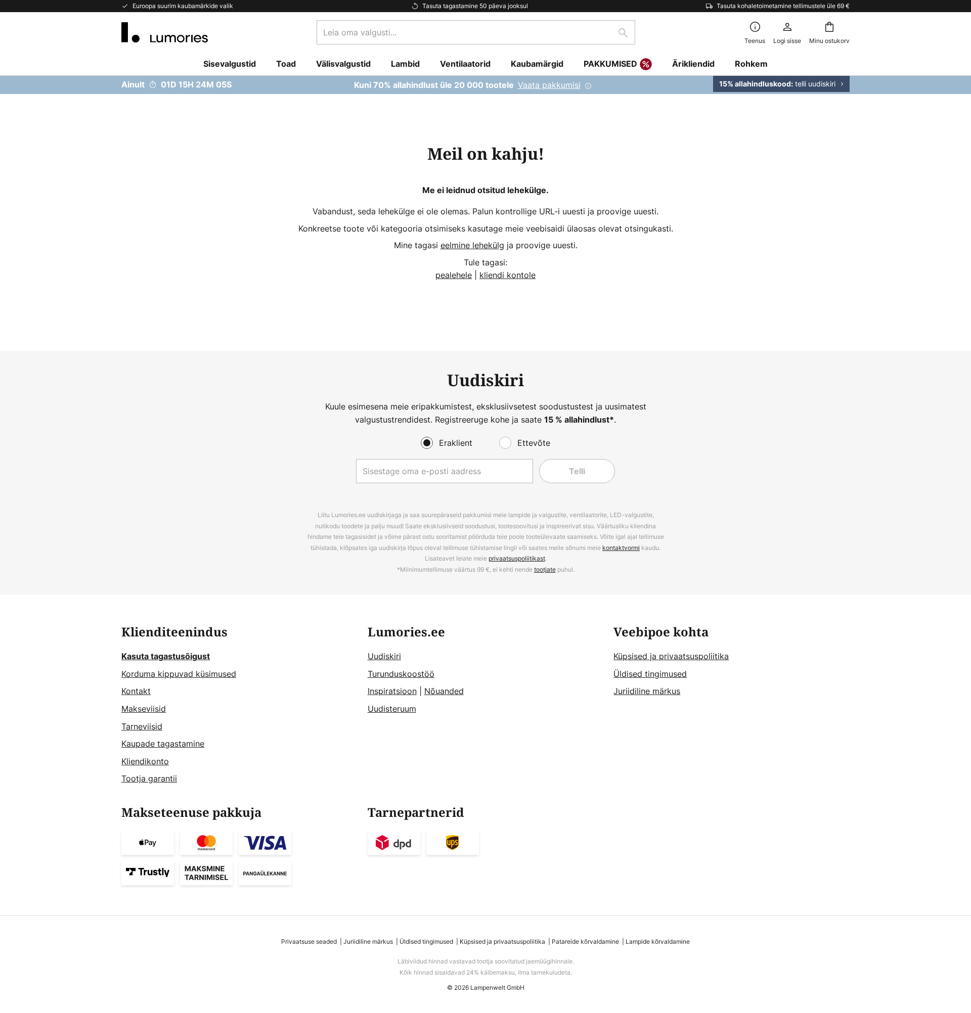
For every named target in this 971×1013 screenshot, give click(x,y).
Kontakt (136, 691)
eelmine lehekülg (472, 245)
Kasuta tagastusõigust (165, 656)
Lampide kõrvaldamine (658, 941)
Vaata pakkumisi (549, 84)
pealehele (453, 275)
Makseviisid (143, 708)
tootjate (545, 569)
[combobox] (476, 32)
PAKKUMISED (610, 64)
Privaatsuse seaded (309, 941)
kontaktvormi (621, 547)
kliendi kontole (507, 275)
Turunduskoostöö (401, 673)
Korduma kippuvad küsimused (178, 673)
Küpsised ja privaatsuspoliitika (671, 656)
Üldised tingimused (650, 673)
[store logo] (164, 32)
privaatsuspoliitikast (517, 558)
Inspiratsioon (392, 691)
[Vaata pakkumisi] (485, 85)
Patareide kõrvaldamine (585, 941)
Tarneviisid (141, 726)
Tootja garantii (149, 778)
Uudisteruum (392, 708)
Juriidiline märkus (646, 691)
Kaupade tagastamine (162, 743)
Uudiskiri (384, 656)
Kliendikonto (145, 761)
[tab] (239, 705)
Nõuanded (444, 691)
